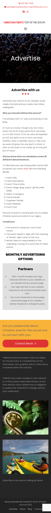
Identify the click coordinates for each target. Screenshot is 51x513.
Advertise (13, 509)
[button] (25, 29)
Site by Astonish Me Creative (17, 502)
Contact (38, 509)
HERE (25, 168)
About (23, 509)
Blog (30, 509)
